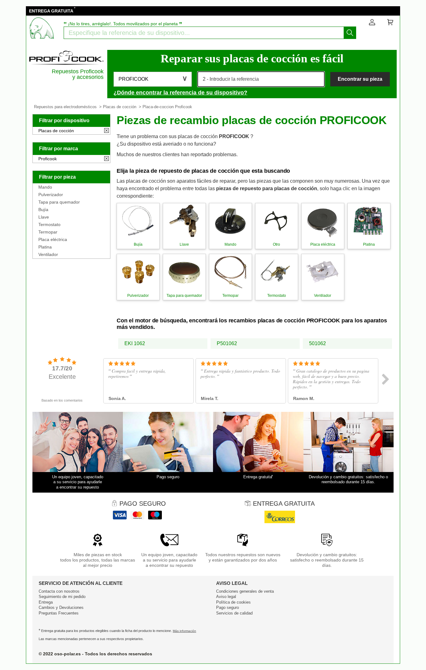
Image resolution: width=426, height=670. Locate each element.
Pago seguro (227, 607)
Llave (43, 216)
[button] (153, 79)
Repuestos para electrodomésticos (65, 106)
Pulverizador (50, 194)
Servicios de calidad (234, 613)
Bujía (43, 209)
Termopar (47, 231)
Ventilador (48, 254)
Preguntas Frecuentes (59, 613)
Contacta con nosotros (59, 591)
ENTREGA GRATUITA (51, 10)
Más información (184, 631)
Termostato (49, 224)
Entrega (46, 602)
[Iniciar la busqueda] (350, 33)
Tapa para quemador (59, 202)
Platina (45, 246)
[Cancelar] (106, 131)
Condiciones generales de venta (245, 591)
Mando (45, 187)
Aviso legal (226, 596)
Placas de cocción (119, 106)
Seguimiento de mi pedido (62, 596)
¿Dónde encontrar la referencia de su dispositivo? (180, 92)
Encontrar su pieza (360, 79)
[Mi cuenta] (372, 23)
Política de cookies (233, 602)
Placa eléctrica (52, 239)
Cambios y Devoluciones (61, 607)
